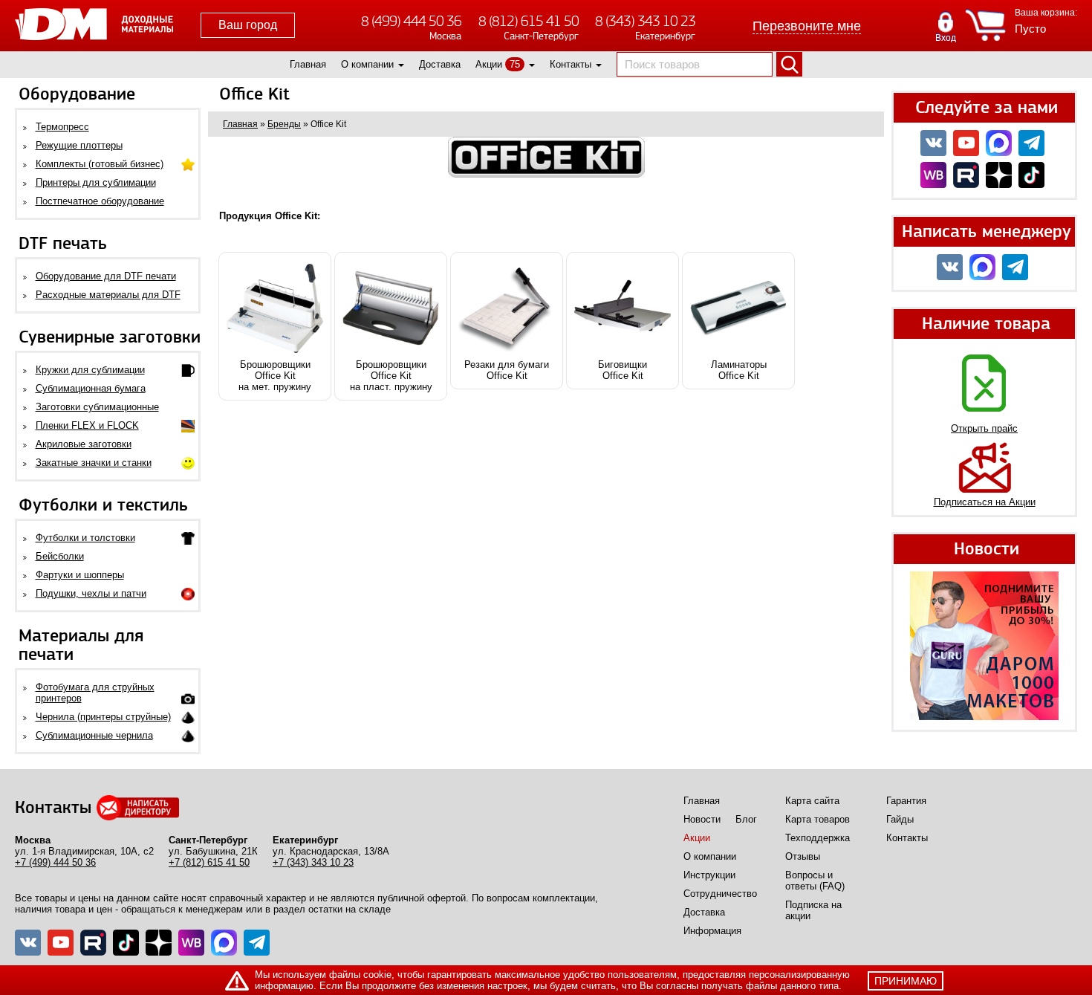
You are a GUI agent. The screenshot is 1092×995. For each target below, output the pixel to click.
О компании (367, 64)
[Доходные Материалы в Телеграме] (257, 943)
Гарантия (906, 800)
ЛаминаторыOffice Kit (739, 370)
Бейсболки (60, 556)
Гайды (900, 819)
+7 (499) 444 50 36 (55, 862)
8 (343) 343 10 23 (645, 21)
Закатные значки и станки (94, 462)
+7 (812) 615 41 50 (209, 862)
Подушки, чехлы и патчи (91, 593)
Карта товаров (817, 819)
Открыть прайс (984, 428)
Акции (488, 64)
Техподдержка (817, 837)
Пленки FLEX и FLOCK (87, 425)
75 (515, 64)
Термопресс (62, 126)
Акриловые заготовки (83, 444)
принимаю (905, 981)
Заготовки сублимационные (97, 406)
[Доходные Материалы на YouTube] (966, 143)
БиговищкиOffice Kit (622, 370)
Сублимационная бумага (91, 388)
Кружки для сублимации (90, 369)
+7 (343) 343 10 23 (313, 862)
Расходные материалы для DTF (108, 294)
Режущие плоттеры (79, 145)
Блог (746, 819)
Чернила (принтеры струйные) (103, 716)
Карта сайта (812, 800)
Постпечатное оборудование (100, 201)
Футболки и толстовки (85, 537)
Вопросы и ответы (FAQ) (815, 880)
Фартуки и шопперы (80, 574)
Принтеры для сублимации (96, 182)
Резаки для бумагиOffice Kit (506, 370)
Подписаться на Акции (985, 502)
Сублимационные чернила (94, 735)
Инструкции (709, 875)
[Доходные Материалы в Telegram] (1031, 143)
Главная (308, 64)
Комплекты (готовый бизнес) (99, 163)
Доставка (440, 64)
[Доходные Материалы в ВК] (933, 143)
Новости (702, 819)
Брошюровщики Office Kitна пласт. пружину (391, 375)
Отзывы (802, 856)
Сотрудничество (720, 893)
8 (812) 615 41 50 (528, 21)
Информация (712, 930)
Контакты (570, 64)
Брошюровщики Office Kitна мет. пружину (274, 375)
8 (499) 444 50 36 (411, 21)
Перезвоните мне (807, 26)
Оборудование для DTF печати (106, 276)
